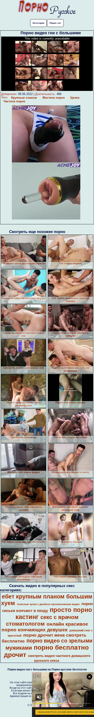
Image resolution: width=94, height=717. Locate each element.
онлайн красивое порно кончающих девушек (45, 626)
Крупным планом (24, 97)
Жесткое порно (53, 97)
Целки (74, 97)
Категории (38, 23)
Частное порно (14, 101)
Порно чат (55, 23)
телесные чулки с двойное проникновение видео (48, 604)
